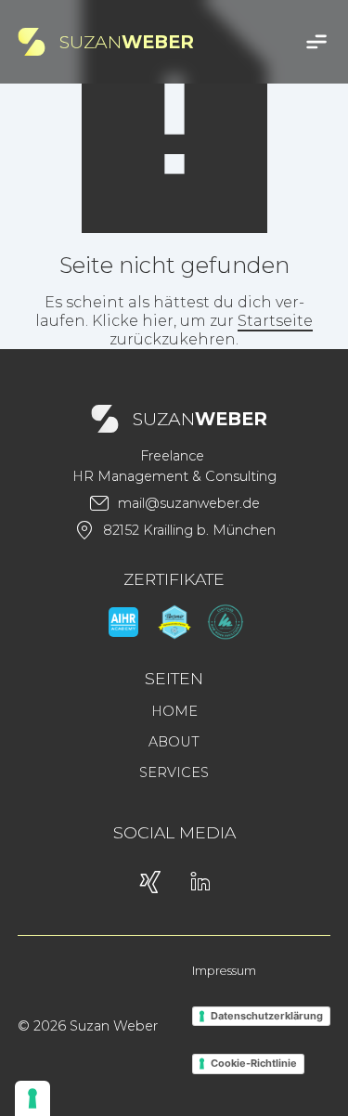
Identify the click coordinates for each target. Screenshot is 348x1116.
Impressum (224, 971)
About (174, 741)
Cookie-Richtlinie (254, 1063)
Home (174, 711)
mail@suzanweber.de (189, 503)
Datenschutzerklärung (267, 1015)
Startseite (275, 321)
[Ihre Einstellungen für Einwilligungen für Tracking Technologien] (32, 1098)
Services (174, 772)
